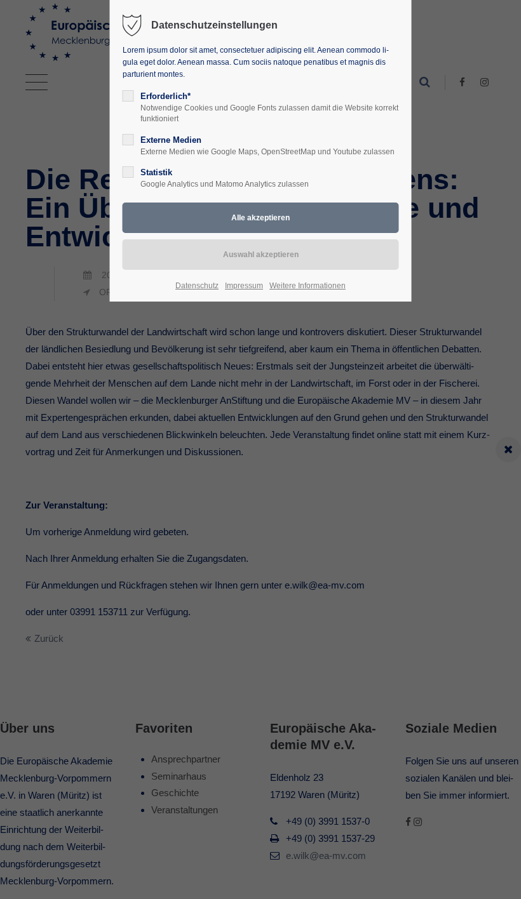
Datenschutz (197, 285)
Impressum (244, 285)
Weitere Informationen (307, 285)
